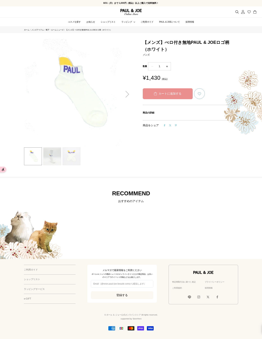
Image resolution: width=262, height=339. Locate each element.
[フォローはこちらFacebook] (217, 297)
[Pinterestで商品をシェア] (175, 125)
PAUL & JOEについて (169, 22)
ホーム (26, 30)
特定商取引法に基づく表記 (184, 282)
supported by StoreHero (131, 319)
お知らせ (90, 22)
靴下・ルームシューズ (55, 30)
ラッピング (126, 22)
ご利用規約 (177, 288)
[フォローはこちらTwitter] (208, 297)
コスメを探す (74, 22)
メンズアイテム (37, 30)
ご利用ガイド (147, 22)
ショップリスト (108, 22)
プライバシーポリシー (214, 282)
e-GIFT (27, 298)
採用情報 (190, 22)
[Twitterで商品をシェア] (170, 125)
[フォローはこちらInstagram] (199, 297)
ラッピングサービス (34, 289)
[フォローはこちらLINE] (189, 297)
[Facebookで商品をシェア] (164, 125)
